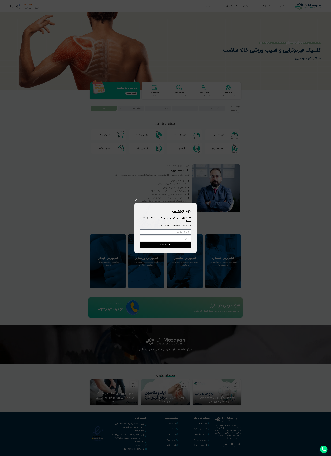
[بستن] (136, 200)
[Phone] (323, 449)
